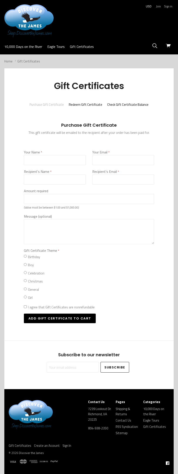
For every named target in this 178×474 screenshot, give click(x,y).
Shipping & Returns (123, 411)
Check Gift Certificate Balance (127, 104)
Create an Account (47, 445)
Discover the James (31, 452)
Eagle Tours (56, 46)
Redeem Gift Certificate (85, 104)
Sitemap (122, 432)
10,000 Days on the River (23, 46)
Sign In (67, 445)
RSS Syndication (127, 426)
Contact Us (123, 420)
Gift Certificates (82, 46)
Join (158, 6)
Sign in (168, 6)
